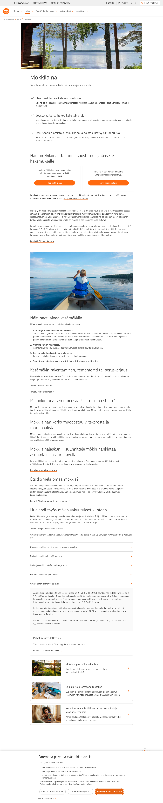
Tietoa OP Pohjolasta (60, 3)
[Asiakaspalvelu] (136, 3)
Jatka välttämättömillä (52, 791)
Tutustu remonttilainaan (41, 391)
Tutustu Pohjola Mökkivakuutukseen (46, 528)
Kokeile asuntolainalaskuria (42, 470)
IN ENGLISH (110, 3)
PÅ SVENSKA (123, 3)
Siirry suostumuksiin (108, 183)
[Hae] (131, 3)
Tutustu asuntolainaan (40, 385)
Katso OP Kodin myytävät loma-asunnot (48, 501)
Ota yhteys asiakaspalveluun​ (76, 198)
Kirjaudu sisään (151, 3)
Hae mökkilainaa (54, 183)
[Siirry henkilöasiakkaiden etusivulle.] (6, 11)
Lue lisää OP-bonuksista (41, 241)
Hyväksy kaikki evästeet (109, 791)
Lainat (19, 19)
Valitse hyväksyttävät (80, 791)
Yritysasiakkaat (40, 3)
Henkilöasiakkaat (21, 3)
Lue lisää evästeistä (46, 798)
